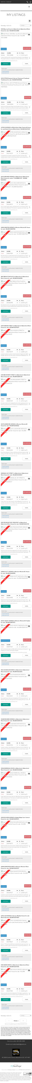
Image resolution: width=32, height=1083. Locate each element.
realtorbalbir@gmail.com (19, 1044)
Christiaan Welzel (11, 1069)
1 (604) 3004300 (5, 71)
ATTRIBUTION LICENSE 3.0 (25, 1069)
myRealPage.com (16, 1066)
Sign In (3, 2)
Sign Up (9, 2)
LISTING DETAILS (6, 63)
